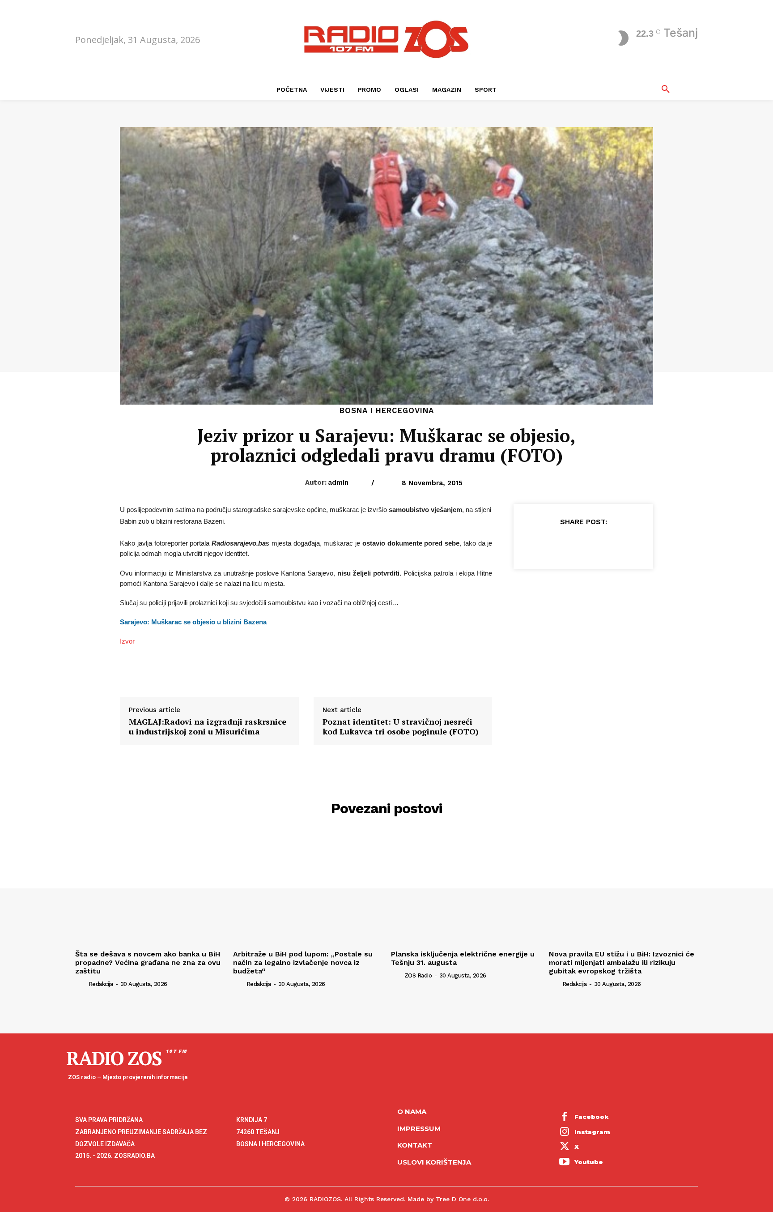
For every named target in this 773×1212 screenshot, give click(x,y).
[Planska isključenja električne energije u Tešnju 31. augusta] (465, 890)
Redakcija (101, 984)
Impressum (419, 1128)
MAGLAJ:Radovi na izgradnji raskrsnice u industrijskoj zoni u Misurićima (207, 726)
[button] (665, 89)
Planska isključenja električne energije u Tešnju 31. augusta (463, 958)
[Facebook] (542, 544)
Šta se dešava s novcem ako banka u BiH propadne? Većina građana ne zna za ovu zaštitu (148, 962)
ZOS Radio (418, 975)
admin (338, 482)
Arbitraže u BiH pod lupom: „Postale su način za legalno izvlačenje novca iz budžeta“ (303, 962)
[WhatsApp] (603, 544)
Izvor (127, 641)
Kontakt (414, 1145)
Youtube (588, 1161)
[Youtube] (564, 1162)
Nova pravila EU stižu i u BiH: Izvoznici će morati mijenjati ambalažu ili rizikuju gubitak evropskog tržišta (621, 962)
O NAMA (411, 1111)
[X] (562, 544)
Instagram (592, 1131)
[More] (624, 544)
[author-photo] (81, 984)
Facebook (591, 1116)
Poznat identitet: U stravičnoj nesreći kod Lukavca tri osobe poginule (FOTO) (401, 726)
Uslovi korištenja (434, 1162)
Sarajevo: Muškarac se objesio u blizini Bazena (193, 622)
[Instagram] (564, 1132)
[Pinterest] (583, 544)
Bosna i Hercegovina (387, 410)
